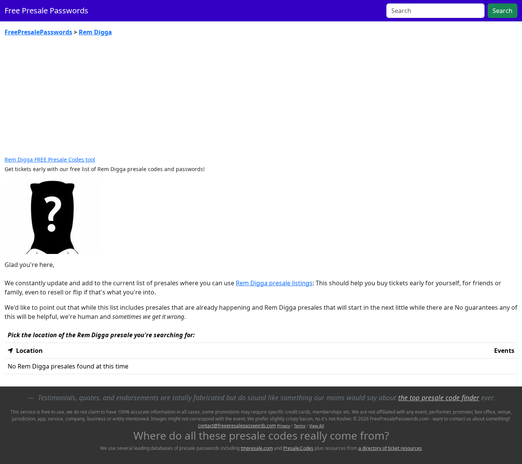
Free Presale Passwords (46, 10)
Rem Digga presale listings (274, 283)
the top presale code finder (438, 397)
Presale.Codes (298, 448)
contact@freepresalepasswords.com (237, 425)
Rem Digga (95, 32)
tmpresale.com (257, 448)
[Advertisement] (261, 99)
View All (316, 425)
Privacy (283, 425)
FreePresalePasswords (38, 32)
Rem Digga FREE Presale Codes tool (50, 159)
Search (502, 10)
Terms (299, 425)
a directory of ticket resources (390, 448)
